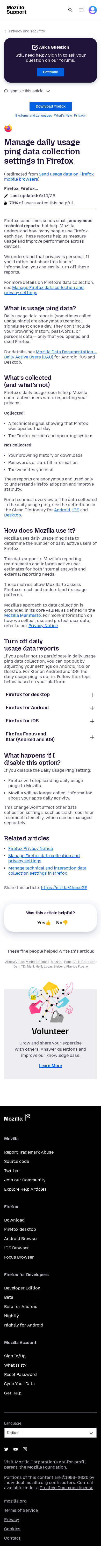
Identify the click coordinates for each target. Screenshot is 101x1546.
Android (62, 509)
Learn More (50, 1065)
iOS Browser (16, 1247)
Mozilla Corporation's (36, 1462)
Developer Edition (22, 1288)
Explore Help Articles (25, 1189)
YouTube (15, 1449)
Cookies (12, 1528)
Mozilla (17, 1118)
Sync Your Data (19, 1383)
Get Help (12, 1393)
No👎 (62, 922)
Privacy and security (27, 31)
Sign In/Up (15, 1356)
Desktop (12, 515)
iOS (75, 509)
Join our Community (25, 1180)
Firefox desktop (20, 1229)
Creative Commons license (66, 1487)
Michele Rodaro (37, 962)
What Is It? (15, 1365)
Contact (12, 1538)
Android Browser (21, 1238)
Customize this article (24, 91)
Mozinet (57, 962)
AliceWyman (14, 962)
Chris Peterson (84, 962)
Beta (8, 1297)
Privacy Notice (43, 625)
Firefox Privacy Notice (30, 848)
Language (12, 1423)
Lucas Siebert (54, 966)
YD (23, 966)
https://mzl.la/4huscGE (64, 887)
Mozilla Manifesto (22, 615)
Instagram (25, 1449)
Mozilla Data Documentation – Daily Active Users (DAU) (50, 354)
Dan (16, 966)
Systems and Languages (33, 115)
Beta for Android (21, 1306)
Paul (67, 962)
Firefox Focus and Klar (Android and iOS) (30, 736)
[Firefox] (50, 129)
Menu (81, 10)
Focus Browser (19, 1257)
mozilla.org (15, 1501)
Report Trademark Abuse (29, 1152)
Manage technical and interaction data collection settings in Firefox (47, 871)
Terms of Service (21, 1510)
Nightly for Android (23, 1325)
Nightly (11, 1315)
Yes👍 (44, 922)
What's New (63, 115)
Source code (16, 1161)
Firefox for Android (27, 707)
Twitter (11, 1170)
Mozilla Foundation (46, 1467)
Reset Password (20, 1374)
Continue (50, 72)
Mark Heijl (34, 966)
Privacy (80, 115)
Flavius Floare (77, 966)
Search (70, 10)
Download (14, 1220)
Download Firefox (51, 106)
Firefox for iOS (22, 721)
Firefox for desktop (28, 694)
